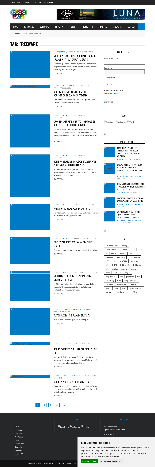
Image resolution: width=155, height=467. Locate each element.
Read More (58, 73)
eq (107, 253)
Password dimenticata (113, 90)
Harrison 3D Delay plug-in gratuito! (72, 208)
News (15, 26)
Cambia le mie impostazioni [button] (111, 461)
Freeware (117, 26)
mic (107, 265)
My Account (49, 2)
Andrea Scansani (112, 249)
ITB (107, 261)
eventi (113, 253)
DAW (140, 249)
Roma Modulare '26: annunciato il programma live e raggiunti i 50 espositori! (131, 187)
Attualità (120, 176)
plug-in (128, 273)
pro (121, 276)
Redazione (88, 52)
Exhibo (123, 253)
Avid (133, 249)
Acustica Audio (112, 245)
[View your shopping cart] (144, 2)
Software (44, 26)
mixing (115, 269)
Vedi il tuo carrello (111, 93)
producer (130, 276)
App (55, 52)
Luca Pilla (93, 272)
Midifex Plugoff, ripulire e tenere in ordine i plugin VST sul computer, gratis (75, 57)
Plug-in (65, 86)
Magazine (132, 26)
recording (110, 280)
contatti (27, 2)
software (109, 284)
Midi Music (125, 265)
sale (119, 280)
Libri (126, 176)
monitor (124, 269)
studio (108, 288)
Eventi (119, 193)
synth (116, 288)
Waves (135, 292)
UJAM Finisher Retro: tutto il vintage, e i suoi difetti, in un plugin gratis (74, 123)
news (108, 273)
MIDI (114, 265)
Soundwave (121, 284)
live (113, 261)
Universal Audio (135, 288)
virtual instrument (122, 292)
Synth (78, 309)
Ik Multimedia (134, 257)
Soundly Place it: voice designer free (72, 382)
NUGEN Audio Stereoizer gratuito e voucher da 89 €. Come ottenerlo (71, 93)
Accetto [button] (85, 461)
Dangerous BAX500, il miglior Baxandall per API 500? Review (130, 199)
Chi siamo (16, 2)
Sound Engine (137, 204)
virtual (108, 292)
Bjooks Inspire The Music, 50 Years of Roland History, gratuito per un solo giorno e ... (130, 168)
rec (138, 276)
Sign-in (38, 2)
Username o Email (111, 58)
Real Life (103, 26)
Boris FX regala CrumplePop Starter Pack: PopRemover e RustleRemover (75, 163)
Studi (73, 26)
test (118, 223)
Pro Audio (60, 26)
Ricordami (110, 77)
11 (63, 405)
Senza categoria (76, 86)
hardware (121, 257)
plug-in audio (111, 276)
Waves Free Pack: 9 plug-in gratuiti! (72, 315)
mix (107, 269)
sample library (130, 280)
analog (124, 245)
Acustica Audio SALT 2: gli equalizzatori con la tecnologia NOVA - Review (128, 215)
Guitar (65, 309)
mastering (134, 261)
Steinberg (134, 284)
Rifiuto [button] (94, 461)
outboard (117, 273)
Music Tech (87, 26)
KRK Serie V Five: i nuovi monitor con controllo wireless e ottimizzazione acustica (128, 152)
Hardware (29, 26)
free (130, 253)
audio (125, 249)
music (133, 269)
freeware (109, 257)
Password (108, 68)
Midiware (137, 265)
